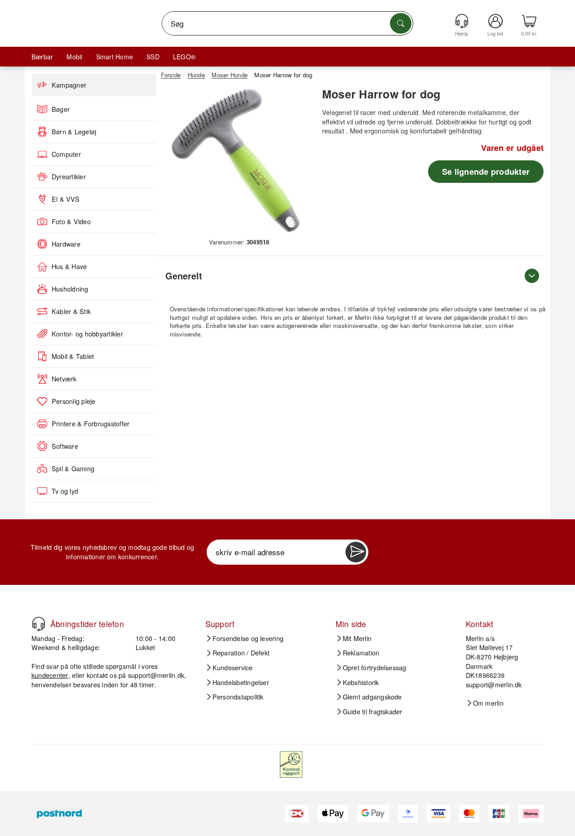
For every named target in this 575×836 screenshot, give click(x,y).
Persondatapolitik (238, 696)
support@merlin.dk (156, 675)
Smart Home (114, 56)
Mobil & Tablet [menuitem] (73, 356)
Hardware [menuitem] (66, 243)
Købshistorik (361, 682)
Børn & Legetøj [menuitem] (74, 131)
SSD (152, 56)
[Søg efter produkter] (400, 23)
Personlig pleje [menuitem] (74, 401)
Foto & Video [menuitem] (71, 221)
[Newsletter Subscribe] (355, 552)
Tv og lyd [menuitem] (65, 491)
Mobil (74, 56)
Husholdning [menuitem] (70, 288)
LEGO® (184, 56)
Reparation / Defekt (241, 652)
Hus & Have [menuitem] (69, 266)
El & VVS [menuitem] (66, 199)
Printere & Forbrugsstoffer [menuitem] (90, 423)
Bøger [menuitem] (61, 109)
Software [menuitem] (65, 446)
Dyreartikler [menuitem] (69, 176)
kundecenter (49, 675)
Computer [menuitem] (66, 154)
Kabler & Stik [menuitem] (71, 311)
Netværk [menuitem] (64, 378)
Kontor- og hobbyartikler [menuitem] (87, 333)
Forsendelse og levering (248, 638)
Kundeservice (232, 667)
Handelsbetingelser (240, 682)
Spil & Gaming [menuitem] (73, 468)
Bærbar (42, 56)
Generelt (183, 275)
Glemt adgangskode (372, 696)
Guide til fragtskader (372, 711)
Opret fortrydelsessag (375, 667)
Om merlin (488, 703)
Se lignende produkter (486, 171)
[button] (236, 161)
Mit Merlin (357, 638)
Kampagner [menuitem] (69, 84)
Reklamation (361, 652)
